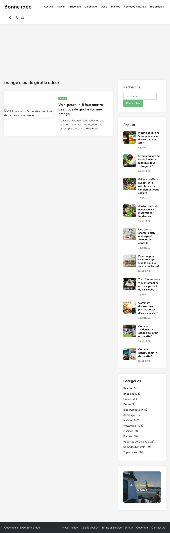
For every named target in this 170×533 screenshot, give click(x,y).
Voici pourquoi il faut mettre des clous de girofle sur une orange (80, 109)
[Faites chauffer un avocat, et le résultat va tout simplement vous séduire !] (129, 179)
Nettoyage (129, 425)
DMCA (129, 527)
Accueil (48, 6)
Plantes (115, 6)
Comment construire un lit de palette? (147, 353)
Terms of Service (112, 527)
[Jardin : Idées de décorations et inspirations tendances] (129, 206)
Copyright (142, 527)
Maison (61, 6)
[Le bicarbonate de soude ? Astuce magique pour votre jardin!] (129, 156)
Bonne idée (18, 6)
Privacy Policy (69, 527)
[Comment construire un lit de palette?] (129, 349)
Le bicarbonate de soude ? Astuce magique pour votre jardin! (149, 161)
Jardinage (91, 6)
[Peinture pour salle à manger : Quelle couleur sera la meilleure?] (129, 256)
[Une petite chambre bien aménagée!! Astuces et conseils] (129, 229)
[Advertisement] (85, 49)
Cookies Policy (89, 527)
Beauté (127, 388)
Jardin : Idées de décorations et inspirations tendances (148, 211)
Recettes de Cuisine (135, 441)
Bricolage (75, 6)
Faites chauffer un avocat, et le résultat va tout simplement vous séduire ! (149, 186)
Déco (104, 6)
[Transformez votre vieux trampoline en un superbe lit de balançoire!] (129, 279)
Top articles (157, 6)
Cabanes (128, 399)
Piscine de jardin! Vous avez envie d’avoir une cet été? (148, 137)
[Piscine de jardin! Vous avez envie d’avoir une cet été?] (129, 133)
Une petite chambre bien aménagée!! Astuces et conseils (146, 236)
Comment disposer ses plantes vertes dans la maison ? (148, 308)
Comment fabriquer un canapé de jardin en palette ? (148, 331)
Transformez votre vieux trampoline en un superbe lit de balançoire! (149, 284)
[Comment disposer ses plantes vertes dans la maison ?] (129, 303)
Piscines (128, 431)
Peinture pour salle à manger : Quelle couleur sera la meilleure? (148, 261)
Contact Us (158, 527)
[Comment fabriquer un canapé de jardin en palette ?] (129, 326)
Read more (91, 128)
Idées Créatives (132, 409)
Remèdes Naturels (135, 6)
